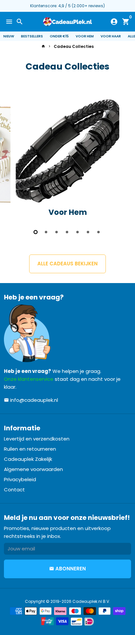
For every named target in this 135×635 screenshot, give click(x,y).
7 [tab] (99, 232)
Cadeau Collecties (74, 46)
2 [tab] (46, 232)
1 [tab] (36, 232)
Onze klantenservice (28, 379)
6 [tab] (88, 232)
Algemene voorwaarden (33, 469)
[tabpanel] (67, 160)
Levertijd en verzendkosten (36, 438)
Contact (14, 489)
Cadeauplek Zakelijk (28, 459)
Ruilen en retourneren (30, 448)
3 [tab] (57, 232)
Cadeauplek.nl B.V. (91, 601)
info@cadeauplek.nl (31, 400)
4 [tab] (67, 232)
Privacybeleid (20, 479)
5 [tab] (78, 232)
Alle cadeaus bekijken (67, 263)
